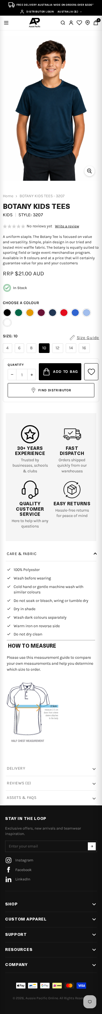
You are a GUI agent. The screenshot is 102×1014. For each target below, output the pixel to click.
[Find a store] (87, 22)
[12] (58, 353)
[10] (45, 353)
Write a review (67, 226)
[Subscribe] (92, 846)
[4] (8, 353)
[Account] (71, 22)
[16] (85, 353)
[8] (32, 353)
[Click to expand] (89, 171)
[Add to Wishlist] (91, 371)
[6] (20, 353)
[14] (72, 353)
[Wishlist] (79, 22)
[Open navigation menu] (6, 22)
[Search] (63, 22)
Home (8, 196)
